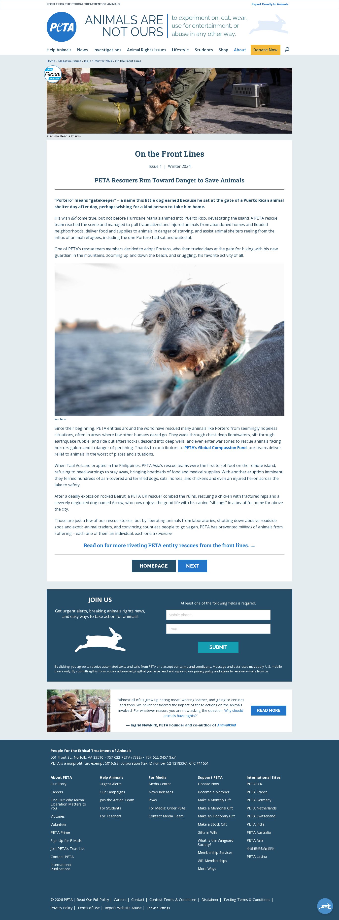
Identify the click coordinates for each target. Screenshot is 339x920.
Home (51, 61)
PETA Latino (257, 856)
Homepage (154, 566)
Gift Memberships (212, 860)
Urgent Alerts (111, 783)
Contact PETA (62, 856)
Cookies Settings (158, 908)
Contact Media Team (166, 816)
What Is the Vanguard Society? (216, 842)
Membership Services (215, 852)
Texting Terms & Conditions (246, 899)
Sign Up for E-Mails (66, 840)
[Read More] (169, 711)
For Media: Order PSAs (167, 808)
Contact (137, 899)
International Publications (61, 866)
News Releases (161, 792)
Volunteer (59, 824)
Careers (57, 792)
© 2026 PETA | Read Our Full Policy (80, 899)
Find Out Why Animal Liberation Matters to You (68, 804)
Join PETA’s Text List (68, 848)
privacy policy (203, 671)
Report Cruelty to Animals (270, 4)
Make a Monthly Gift (214, 800)
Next (192, 566)
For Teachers (110, 816)
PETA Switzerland (261, 816)
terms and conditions (195, 666)
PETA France (257, 792)
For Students (110, 808)
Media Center (160, 783)
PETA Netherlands (262, 808)
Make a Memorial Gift (215, 808)
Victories (58, 816)
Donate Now (208, 783)
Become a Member (213, 792)
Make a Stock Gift (212, 824)
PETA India (256, 824)
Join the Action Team (117, 800)
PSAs (153, 800)
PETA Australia (259, 832)
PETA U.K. (255, 783)
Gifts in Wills (207, 832)
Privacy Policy (61, 907)
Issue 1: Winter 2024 (98, 61)
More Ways (207, 868)
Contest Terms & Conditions (173, 899)
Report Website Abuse (123, 907)
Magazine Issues (69, 61)
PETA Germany (259, 800)
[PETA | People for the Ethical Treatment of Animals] (61, 27)
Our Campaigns (112, 792)
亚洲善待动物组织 (260, 848)
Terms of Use (88, 907)
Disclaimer (210, 899)
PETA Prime (60, 832)
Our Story (58, 783)
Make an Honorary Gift (216, 816)
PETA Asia (255, 840)
